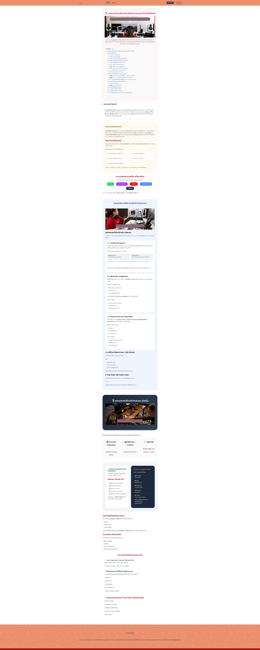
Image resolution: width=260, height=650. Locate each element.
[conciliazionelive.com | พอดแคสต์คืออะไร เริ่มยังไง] (91, 3)
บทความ (114, 3)
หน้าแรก (108, 3)
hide (112, 48)
